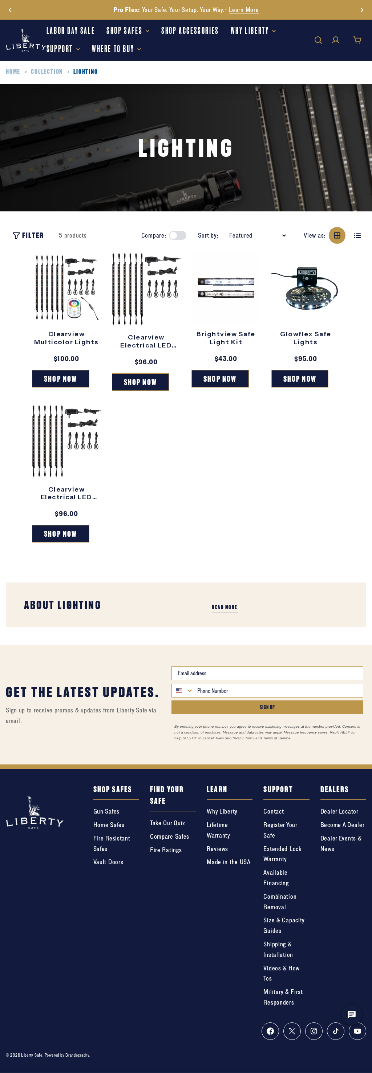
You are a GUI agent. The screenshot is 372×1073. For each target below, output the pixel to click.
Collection (47, 71)
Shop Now (327, 9)
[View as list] (357, 235)
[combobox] (183, 690)
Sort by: (208, 235)
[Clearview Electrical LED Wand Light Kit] (146, 289)
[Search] (318, 40)
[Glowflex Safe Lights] (305, 287)
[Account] (335, 40)
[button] (10, 9)
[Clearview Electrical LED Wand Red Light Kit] (66, 441)
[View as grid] (337, 235)
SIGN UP (267, 707)
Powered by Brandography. (67, 1055)
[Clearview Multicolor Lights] (66, 287)
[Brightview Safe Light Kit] (225, 287)
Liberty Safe (32, 1055)
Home (13, 71)
